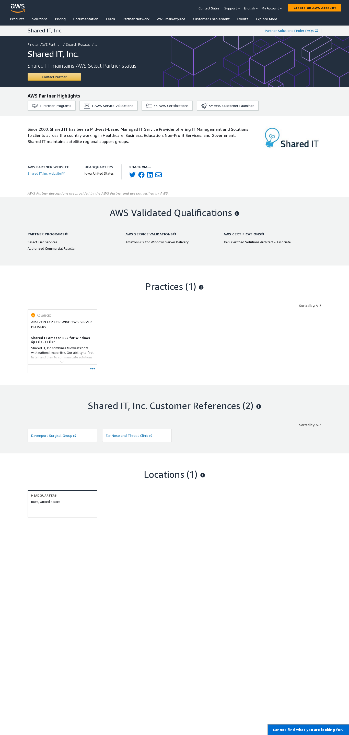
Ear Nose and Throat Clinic (127, 435)
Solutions (40, 19)
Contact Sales (209, 8)
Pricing (60, 19)
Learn (110, 19)
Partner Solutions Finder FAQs (289, 30)
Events (242, 19)
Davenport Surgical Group (51, 435)
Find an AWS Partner (44, 44)
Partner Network (136, 19)
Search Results (78, 44)
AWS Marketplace (171, 19)
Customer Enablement (211, 19)
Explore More (266, 19)
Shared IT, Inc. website (44, 173)
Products (17, 19)
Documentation (85, 19)
